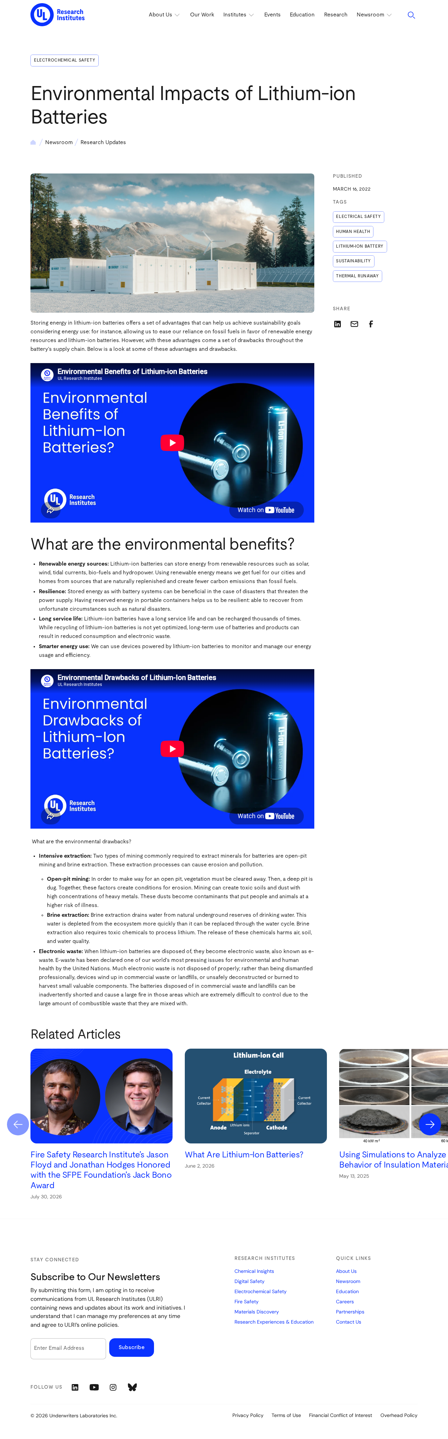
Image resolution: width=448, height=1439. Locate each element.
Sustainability (353, 261)
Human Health (353, 232)
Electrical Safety (358, 217)
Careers (345, 1301)
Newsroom (59, 142)
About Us (346, 1271)
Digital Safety (249, 1281)
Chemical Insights (254, 1271)
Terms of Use (286, 1415)
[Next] (430, 1124)
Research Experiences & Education (274, 1322)
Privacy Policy (248, 1415)
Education (302, 14)
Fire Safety (246, 1301)
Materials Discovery (256, 1312)
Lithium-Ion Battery (359, 246)
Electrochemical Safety (64, 60)
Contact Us (348, 1322)
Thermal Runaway (357, 276)
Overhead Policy (399, 1415)
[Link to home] (57, 15)
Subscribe (132, 1347)
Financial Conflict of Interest (340, 1415)
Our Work (202, 14)
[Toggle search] (411, 15)
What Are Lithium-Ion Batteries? (244, 1154)
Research (336, 14)
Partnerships (350, 1312)
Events (272, 14)
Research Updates (103, 142)
